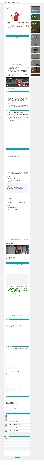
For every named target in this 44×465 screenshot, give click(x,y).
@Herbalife (19, 187)
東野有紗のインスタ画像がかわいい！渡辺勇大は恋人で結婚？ (13, 427)
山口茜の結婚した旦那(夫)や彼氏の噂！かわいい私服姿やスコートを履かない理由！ (15, 424)
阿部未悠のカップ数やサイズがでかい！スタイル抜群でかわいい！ (35, 23)
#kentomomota (9, 188)
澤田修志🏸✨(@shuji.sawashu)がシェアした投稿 (14, 368)
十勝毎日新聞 (9, 115)
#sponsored (15, 188)
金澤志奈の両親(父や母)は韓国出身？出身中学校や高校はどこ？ (35, 56)
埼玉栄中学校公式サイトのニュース (11, 70)
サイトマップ (13, 2)
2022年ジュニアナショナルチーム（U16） (22, 67)
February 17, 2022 (16, 190)
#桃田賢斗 (21, 187)
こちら (20, 286)
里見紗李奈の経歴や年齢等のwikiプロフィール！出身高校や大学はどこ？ (14, 421)
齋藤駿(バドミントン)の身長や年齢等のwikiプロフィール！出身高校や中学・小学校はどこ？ (15, 418)
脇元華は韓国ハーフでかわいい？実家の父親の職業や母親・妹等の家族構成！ (35, 11)
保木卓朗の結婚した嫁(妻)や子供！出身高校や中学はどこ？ (13, 430)
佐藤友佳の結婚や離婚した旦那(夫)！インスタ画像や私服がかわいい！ (35, 37)
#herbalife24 (12, 188)
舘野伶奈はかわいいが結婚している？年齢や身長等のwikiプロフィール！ (35, 43)
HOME (5, 2)
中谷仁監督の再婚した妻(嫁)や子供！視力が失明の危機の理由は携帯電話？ (35, 30)
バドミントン (7, 8)
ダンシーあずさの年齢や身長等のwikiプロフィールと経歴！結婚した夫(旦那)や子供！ (35, 50)
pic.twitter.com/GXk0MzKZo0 (19, 188)
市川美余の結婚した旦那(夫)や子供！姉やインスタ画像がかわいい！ (35, 63)
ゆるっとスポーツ (8, 1)
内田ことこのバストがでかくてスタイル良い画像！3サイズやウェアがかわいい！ (35, 17)
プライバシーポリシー (9, 2)
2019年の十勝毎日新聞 (8, 96)
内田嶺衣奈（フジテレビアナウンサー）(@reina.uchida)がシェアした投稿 (13, 390)
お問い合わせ (17, 2)
